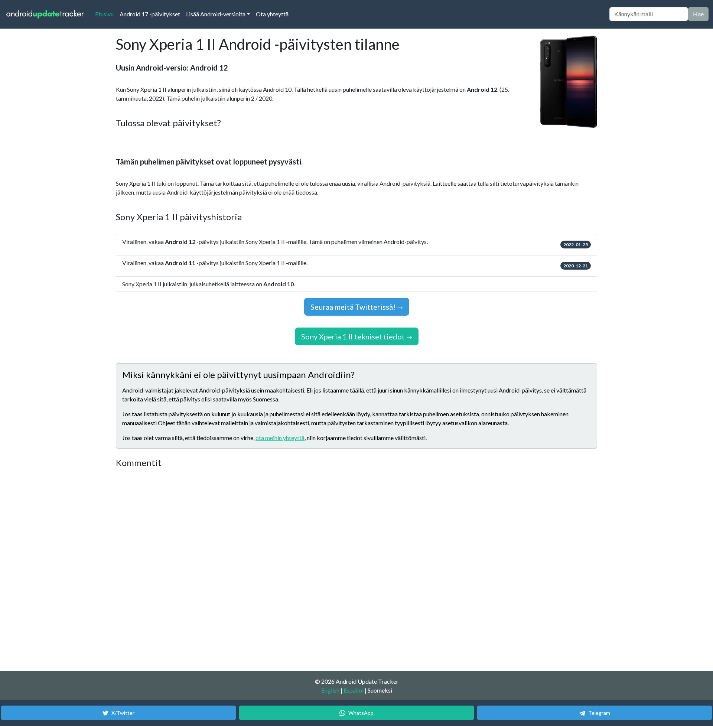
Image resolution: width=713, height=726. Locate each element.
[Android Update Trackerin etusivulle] (45, 14)
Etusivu (106, 13)
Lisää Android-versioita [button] (215, 13)
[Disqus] (255, 570)
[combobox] (648, 14)
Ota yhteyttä (272, 13)
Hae (698, 13)
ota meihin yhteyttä (280, 437)
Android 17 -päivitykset (150, 13)
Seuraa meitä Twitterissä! (353, 306)
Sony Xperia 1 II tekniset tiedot (353, 336)
